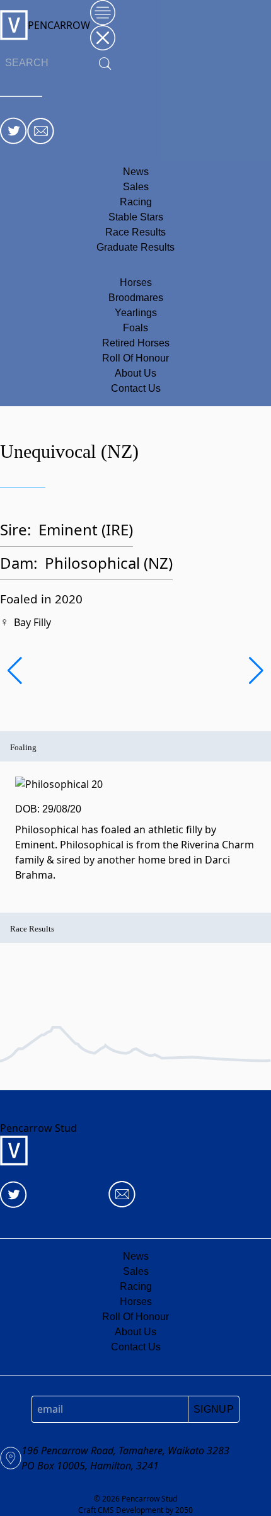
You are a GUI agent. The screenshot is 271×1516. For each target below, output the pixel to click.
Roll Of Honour (135, 358)
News (136, 171)
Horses (136, 282)
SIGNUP (213, 1409)
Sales (136, 186)
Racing (136, 202)
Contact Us (136, 388)
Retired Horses (136, 343)
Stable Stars (135, 217)
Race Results (135, 232)
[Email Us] (40, 131)
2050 (184, 1510)
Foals (135, 327)
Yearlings (136, 312)
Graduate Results (135, 247)
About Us (135, 373)
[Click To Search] (105, 63)
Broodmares (135, 297)
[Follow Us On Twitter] (13, 130)
